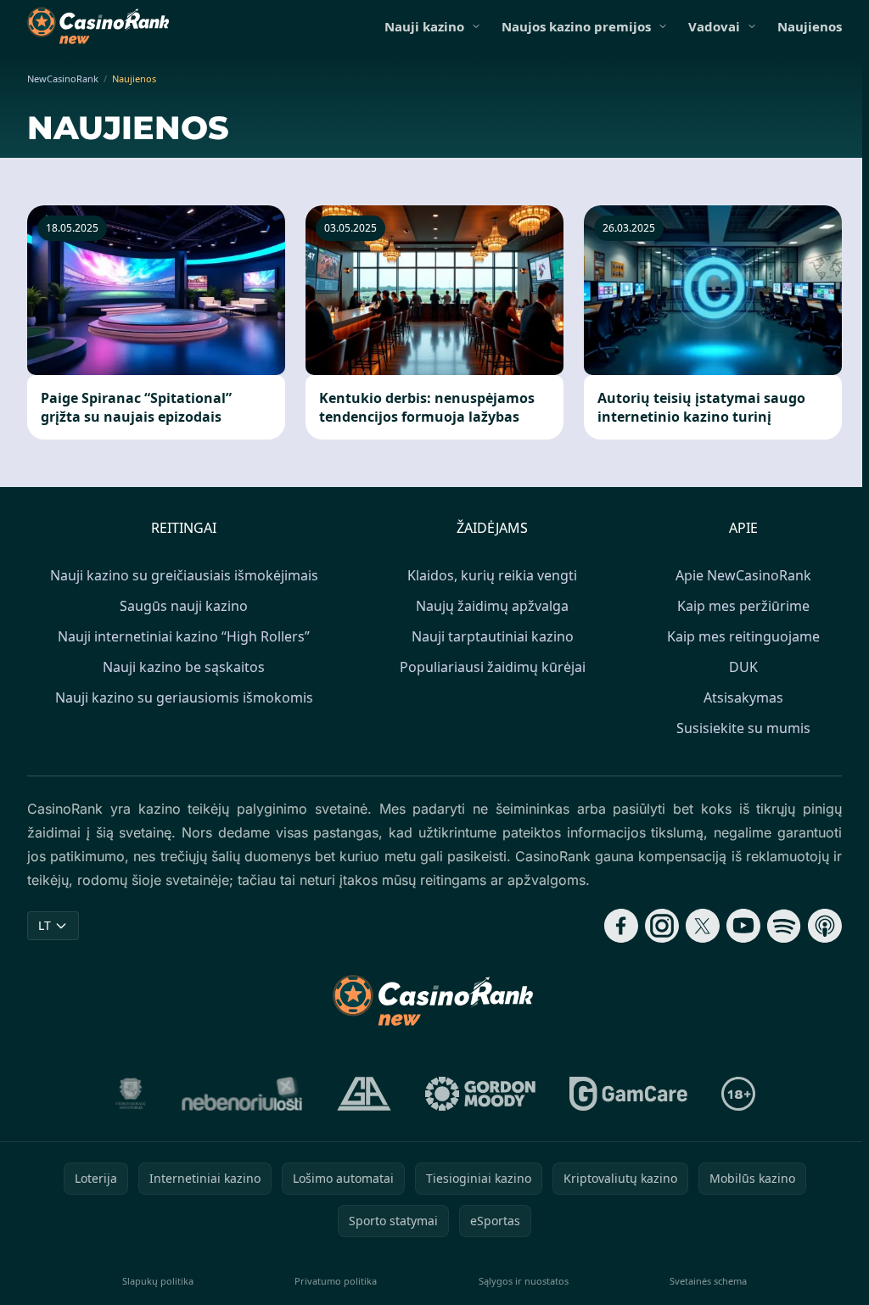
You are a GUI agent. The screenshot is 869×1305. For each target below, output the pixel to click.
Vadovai (714, 26)
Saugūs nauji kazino (184, 605)
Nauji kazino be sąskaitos (184, 667)
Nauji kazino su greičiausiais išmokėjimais (184, 575)
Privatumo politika (335, 1280)
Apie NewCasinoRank (743, 575)
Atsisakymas (743, 697)
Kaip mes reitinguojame (743, 636)
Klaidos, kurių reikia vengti (492, 575)
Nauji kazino (424, 26)
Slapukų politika (157, 1280)
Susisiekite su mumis (743, 728)
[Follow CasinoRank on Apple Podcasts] (825, 926)
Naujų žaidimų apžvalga (492, 605)
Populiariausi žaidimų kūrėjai (493, 667)
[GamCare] (628, 1094)
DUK (743, 667)
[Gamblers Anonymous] (364, 1094)
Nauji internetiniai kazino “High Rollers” (184, 636)
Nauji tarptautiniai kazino (493, 636)
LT (44, 925)
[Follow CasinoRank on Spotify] (784, 926)
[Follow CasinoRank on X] (703, 926)
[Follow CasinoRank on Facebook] (621, 926)
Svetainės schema (708, 1280)
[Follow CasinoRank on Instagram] (662, 926)
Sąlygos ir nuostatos (524, 1280)
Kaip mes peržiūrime (743, 605)
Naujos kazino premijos (576, 26)
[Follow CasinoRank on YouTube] (743, 926)
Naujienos (809, 26)
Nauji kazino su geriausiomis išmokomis (184, 697)
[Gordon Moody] (480, 1094)
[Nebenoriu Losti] (242, 1094)
